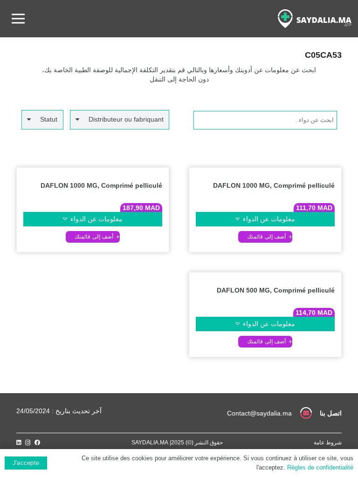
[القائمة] (18, 18)
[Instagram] (28, 443)
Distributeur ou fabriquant (126, 119)
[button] (265, 237)
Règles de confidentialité (320, 467)
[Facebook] (37, 442)
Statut (48, 119)
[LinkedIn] (18, 442)
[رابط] (314, 18)
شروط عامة (328, 442)
